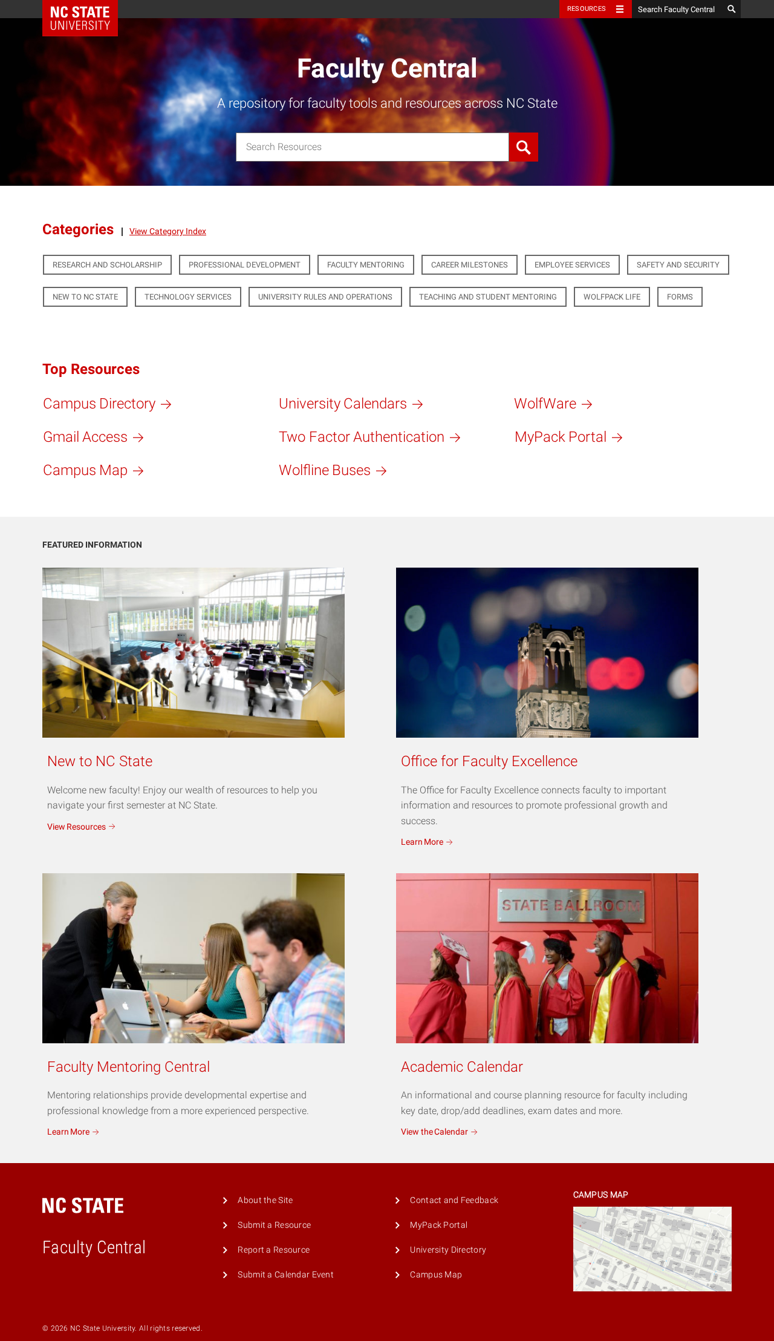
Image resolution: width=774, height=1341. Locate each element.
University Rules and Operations (325, 296)
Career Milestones (469, 264)
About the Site (265, 1200)
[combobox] (372, 147)
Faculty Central (387, 68)
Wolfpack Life (612, 296)
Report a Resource (274, 1250)
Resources (586, 9)
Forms (680, 296)
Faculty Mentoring (366, 264)
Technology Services (188, 296)
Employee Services (572, 264)
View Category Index (167, 232)
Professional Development (245, 264)
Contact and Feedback (454, 1200)
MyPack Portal (438, 1225)
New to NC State (85, 296)
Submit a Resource (274, 1225)
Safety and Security (678, 264)
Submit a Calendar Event (286, 1275)
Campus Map (436, 1275)
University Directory (448, 1250)
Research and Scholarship (107, 264)
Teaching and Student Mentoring (488, 296)
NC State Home (88, 9)
